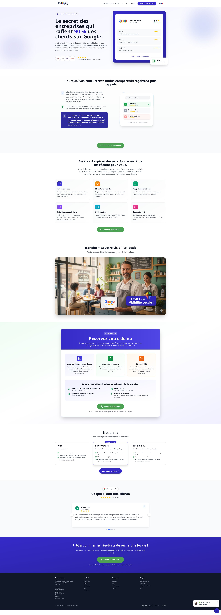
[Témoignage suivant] (149, 516)
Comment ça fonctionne (111, 3)
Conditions (143, 585)
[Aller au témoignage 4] (112, 531)
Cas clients (124, 3)
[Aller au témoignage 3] (109, 531)
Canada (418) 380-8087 (59, 591)
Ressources (87, 593)
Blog (113, 585)
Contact (114, 590)
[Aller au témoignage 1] (106, 531)
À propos (114, 583)
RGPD (141, 590)
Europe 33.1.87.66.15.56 (60, 599)
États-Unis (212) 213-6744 (59, 595)
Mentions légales (145, 588)
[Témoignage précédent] (72, 516)
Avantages (87, 583)
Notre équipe (116, 588)
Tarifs (133, 3)
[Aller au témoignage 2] (108, 531)
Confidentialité (144, 583)
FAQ (85, 590)
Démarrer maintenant (147, 3)
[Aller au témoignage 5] (114, 531)
